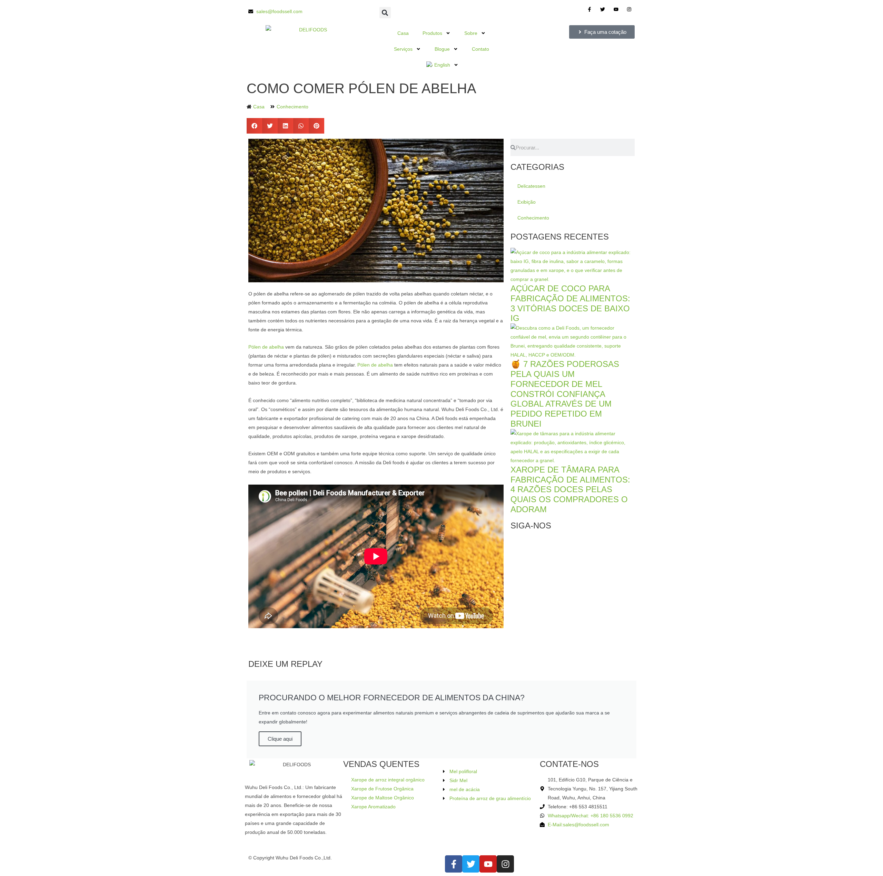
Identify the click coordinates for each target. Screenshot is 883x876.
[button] (385, 12)
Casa (403, 33)
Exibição (526, 202)
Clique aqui (280, 739)
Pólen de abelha (266, 347)
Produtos (432, 33)
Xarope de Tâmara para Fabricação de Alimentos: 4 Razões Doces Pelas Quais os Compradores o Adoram (570, 489)
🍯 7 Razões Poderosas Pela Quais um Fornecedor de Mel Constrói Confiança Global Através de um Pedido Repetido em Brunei (564, 393)
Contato (480, 49)
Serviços (403, 49)
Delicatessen (531, 186)
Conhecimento (292, 106)
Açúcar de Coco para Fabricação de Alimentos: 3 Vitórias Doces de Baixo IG (570, 303)
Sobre (470, 33)
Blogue (442, 49)
